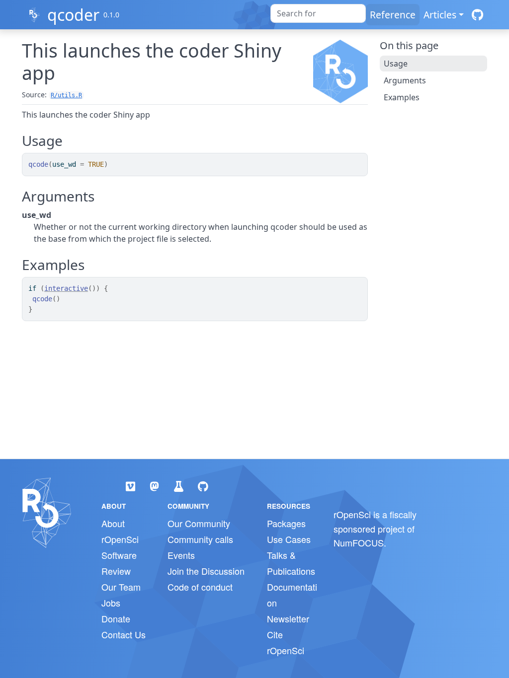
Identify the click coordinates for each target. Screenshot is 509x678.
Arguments (405, 80)
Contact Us (123, 634)
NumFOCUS (359, 542)
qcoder (73, 14)
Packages (286, 523)
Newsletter (288, 618)
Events (181, 554)
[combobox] (318, 13)
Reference (393, 14)
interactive (66, 288)
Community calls (200, 539)
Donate (115, 618)
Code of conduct (200, 586)
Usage (396, 63)
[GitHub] (477, 14)
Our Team (121, 586)
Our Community (199, 523)
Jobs (110, 602)
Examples (402, 97)
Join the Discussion (206, 570)
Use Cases (289, 539)
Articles (440, 14)
